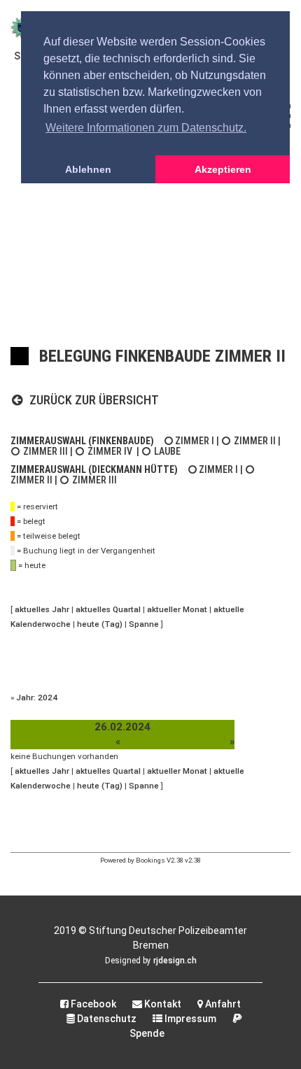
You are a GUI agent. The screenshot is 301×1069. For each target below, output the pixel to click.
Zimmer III (45, 451)
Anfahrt (222, 1004)
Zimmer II (255, 440)
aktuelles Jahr (42, 609)
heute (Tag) (99, 624)
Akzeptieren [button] (223, 169)
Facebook (92, 1004)
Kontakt (161, 1004)
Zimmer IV (110, 451)
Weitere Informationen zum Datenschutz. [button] (146, 128)
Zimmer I (194, 440)
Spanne (144, 624)
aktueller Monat (177, 609)
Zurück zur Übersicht (93, 399)
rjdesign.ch (175, 960)
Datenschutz (105, 1018)
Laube (167, 451)
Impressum (189, 1018)
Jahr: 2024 (36, 697)
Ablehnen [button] (88, 169)
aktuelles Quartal (108, 609)
